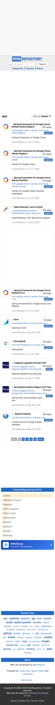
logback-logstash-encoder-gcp (27, 369)
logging (29, 637)
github (7, 633)
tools (39, 649)
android (14, 618)
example (21, 629)
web (49, 648)
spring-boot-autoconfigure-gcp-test (29, 393)
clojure (8, 626)
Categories (17, 68)
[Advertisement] (27, 27)
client (46, 622)
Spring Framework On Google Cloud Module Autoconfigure (31, 125)
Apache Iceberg (23, 413)
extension (32, 629)
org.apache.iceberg (21, 417)
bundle (37, 622)
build (9, 622)
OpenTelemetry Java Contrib (28, 207)
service (45, 645)
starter (21, 648)
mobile (48, 637)
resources (12, 645)
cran (31, 626)
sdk (29, 645)
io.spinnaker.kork (20, 323)
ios (37, 633)
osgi (25, 641)
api (34, 618)
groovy (26, 633)
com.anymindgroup (21, 344)
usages (46, 127)
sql (14, 649)
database (46, 626)
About (40, 68)
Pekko (41, 671)
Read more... (27, 680)
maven (38, 637)
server (36, 645)
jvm (5, 637)
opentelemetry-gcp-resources (26, 213)
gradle (17, 633)
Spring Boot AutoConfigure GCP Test (32, 387)
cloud (16, 626)
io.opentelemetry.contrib (23, 210)
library (20, 637)
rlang (22, 645)
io (33, 633)
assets (47, 618)
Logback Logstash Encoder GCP (30, 363)
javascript (46, 633)
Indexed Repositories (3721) (27, 489)
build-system (23, 622)
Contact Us (23, 700)
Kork (16, 319)
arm (40, 618)
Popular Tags (27, 613)
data (37, 626)
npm (18, 641)
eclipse (11, 629)
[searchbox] (21, 64)
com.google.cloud (20, 130)
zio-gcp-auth (39, 344)
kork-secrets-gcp (38, 323)
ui (44, 649)
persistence (34, 641)
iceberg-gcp (39, 417)
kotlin (12, 637)
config (24, 626)
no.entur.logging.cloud (22, 366)
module (10, 641)
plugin (46, 641)
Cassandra (27, 674)
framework (43, 629)
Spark (34, 671)
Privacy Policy (37, 700)
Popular (30, 68)
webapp (28, 652)
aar (6, 618)
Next (40, 439)
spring (7, 648)
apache (25, 618)
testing (31, 648)
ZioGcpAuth (19, 341)
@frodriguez (39, 664)
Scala (22, 671)
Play (28, 671)
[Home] (27, 60)
